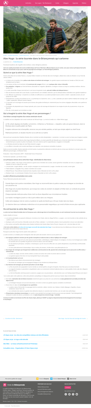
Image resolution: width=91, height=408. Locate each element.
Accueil (4, 55)
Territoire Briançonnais (24, 55)
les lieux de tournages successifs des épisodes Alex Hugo (35, 227)
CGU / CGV (14, 401)
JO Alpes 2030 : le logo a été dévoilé (15, 339)
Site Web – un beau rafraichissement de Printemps (20, 344)
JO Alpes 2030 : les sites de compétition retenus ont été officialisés (26, 335)
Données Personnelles (22, 401)
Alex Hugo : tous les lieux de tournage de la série (72, 318)
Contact (68, 387)
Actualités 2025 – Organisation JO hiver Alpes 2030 (20, 348)
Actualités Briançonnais (13, 55)
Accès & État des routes (44, 389)
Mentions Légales (6, 401)
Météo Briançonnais (43, 387)
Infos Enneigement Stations (45, 391)
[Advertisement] (43, 366)
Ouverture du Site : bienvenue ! (14, 318)
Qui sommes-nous (70, 391)
